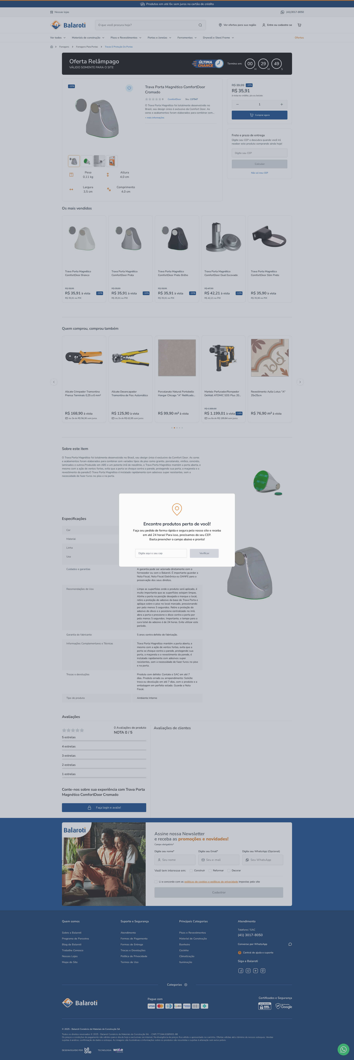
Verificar (204, 553)
